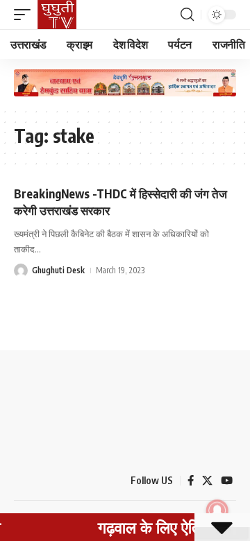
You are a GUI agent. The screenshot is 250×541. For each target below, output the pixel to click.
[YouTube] (226, 481)
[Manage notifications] (217, 510)
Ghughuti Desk (58, 270)
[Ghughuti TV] (57, 14)
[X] (207, 481)
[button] (26, 14)
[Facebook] (190, 481)
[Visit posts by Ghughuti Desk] (21, 270)
